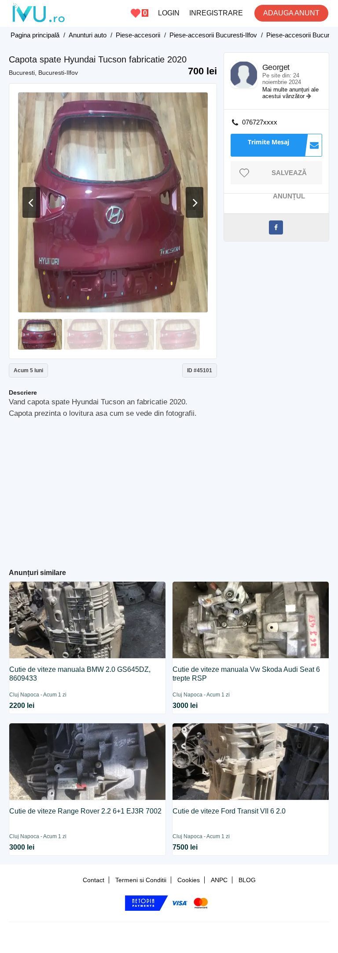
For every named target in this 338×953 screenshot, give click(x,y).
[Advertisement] (173, 489)
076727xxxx (259, 122)
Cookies (188, 879)
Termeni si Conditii (140, 879)
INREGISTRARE (216, 13)
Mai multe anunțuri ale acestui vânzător (290, 92)
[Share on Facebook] (276, 227)
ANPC (219, 879)
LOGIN (169, 13)
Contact (93, 879)
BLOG (247, 879)
